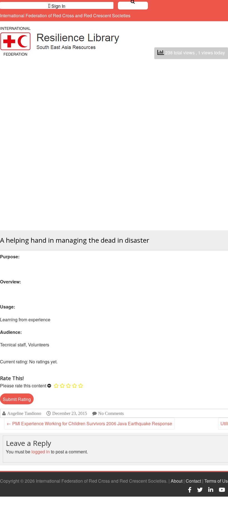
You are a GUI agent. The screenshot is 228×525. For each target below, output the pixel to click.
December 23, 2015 (69, 413)
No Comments (111, 413)
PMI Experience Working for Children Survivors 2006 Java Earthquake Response (89, 423)
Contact (193, 481)
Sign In (57, 6)
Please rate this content (23, 385)
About (176, 481)
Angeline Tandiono (24, 413)
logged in (40, 451)
